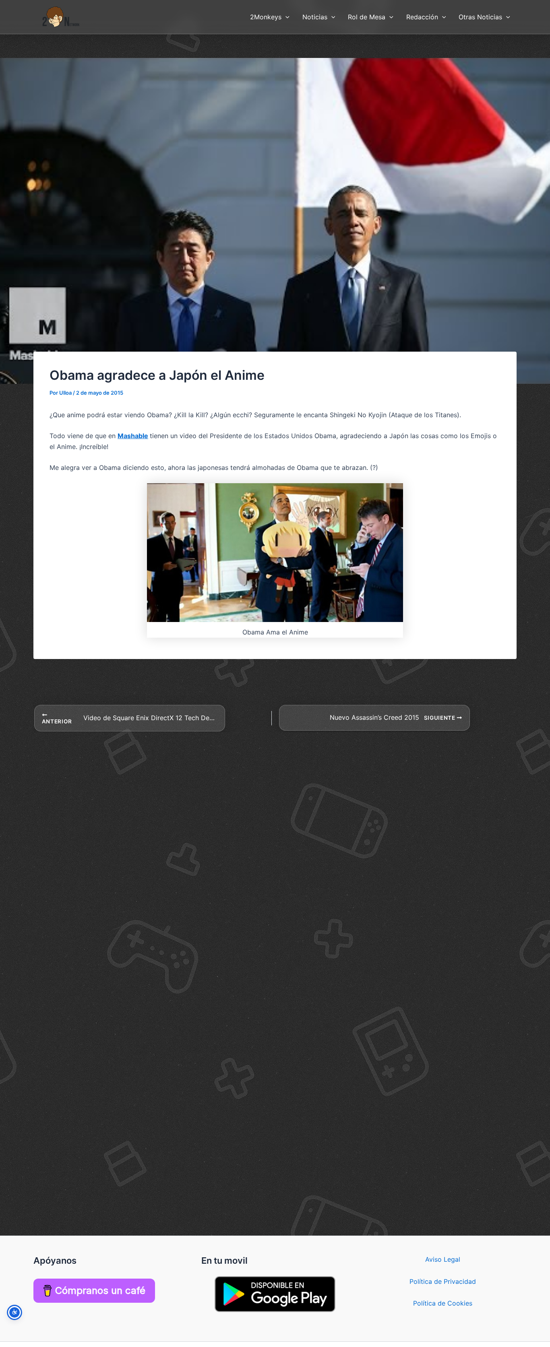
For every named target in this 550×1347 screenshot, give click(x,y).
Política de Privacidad (442, 1281)
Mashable (133, 436)
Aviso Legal (442, 1259)
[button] (285, 17)
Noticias (314, 17)
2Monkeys (265, 17)
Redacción (422, 17)
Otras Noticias (480, 17)
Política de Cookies (442, 1303)
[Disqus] (275, 832)
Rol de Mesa (366, 17)
